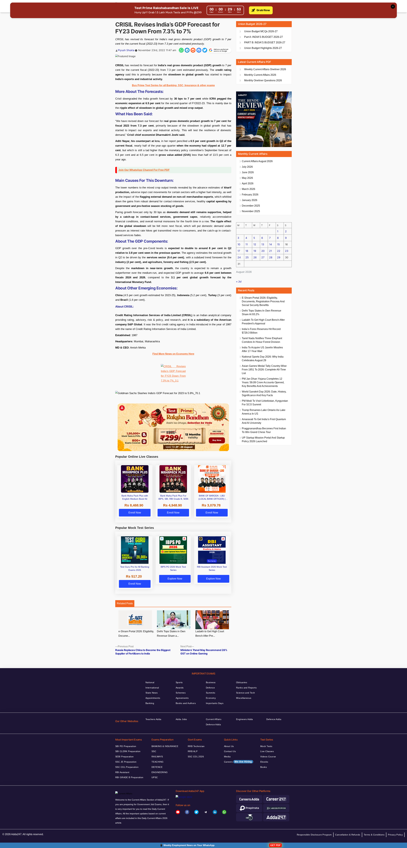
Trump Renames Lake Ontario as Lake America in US (263, 412)
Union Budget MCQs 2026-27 (261, 31)
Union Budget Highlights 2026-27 (263, 48)
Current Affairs (213, 719)
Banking (149, 703)
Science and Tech (245, 692)
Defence (210, 687)
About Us (229, 746)
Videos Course (268, 756)
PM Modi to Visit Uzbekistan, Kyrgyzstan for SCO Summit (265, 402)
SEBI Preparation (124, 756)
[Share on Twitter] (204, 50)
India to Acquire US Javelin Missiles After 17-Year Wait (262, 349)
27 (262, 257)
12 (254, 244)
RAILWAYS (157, 756)
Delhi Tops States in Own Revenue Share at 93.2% (261, 312)
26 (255, 257)
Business (210, 682)
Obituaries (241, 682)
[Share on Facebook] (199, 50)
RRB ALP (192, 751)
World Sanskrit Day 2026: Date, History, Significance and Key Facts (264, 393)
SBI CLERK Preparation (128, 751)
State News (151, 692)
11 (246, 244)
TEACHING (157, 762)
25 (247, 257)
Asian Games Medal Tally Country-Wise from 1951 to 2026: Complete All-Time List (264, 370)
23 (286, 250)
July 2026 (247, 166)
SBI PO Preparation (125, 746)
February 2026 (250, 194)
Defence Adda (213, 724)
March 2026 (248, 189)
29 (278, 257)
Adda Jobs (181, 719)
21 (270, 250)
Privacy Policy (395, 834)
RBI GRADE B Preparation (129, 777)
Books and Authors (186, 703)
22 (278, 250)
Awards (180, 687)
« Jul (238, 281)
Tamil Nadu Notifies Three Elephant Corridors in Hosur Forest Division (262, 340)
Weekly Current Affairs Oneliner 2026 (265, 69)
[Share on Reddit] (193, 50)
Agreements (182, 698)
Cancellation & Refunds (347, 834)
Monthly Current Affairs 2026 (260, 75)
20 (263, 250)
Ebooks (264, 762)
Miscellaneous (243, 698)
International (152, 687)
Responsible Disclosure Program (314, 834)
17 (239, 250)
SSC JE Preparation (126, 762)
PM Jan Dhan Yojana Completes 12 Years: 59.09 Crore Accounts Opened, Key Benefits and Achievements (263, 382)
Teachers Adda (153, 719)
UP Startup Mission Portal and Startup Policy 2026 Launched (263, 439)
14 (270, 244)
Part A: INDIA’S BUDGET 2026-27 (263, 37)
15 (278, 244)
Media (227, 756)
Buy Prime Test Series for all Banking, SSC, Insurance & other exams (173, 85)
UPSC (155, 777)
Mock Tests (266, 746)
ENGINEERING (160, 772)
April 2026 (247, 183)
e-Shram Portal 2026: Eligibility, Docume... (136, 633)
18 (246, 250)
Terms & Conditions (374, 834)
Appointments (152, 698)
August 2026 (257, 161)
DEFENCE (157, 767)
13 (262, 244)
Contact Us (230, 751)
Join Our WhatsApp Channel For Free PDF (144, 170)
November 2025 (251, 211)
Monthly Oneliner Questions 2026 (263, 80)
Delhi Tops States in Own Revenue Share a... (171, 633)
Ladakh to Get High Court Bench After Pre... (209, 633)
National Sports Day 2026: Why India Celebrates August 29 (262, 358)
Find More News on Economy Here (173, 353)
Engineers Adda (244, 719)
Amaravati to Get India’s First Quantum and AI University (264, 421)
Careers (238, 761)
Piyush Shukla (126, 50)
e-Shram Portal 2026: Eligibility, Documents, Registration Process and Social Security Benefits (263, 301)
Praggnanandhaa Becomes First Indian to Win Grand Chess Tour (264, 430)
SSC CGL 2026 (196, 756)
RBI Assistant (122, 772)
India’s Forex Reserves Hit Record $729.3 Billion (261, 331)
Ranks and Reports (246, 687)
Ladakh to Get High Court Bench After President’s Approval (263, 321)
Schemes (181, 692)
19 (254, 250)
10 (239, 244)
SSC (154, 751)
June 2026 (248, 172)
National (149, 682)
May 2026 (247, 178)
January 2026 (249, 200)
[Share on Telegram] (187, 50)
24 (239, 257)
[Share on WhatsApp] (181, 50)
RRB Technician (196, 746)
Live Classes (267, 751)
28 (270, 257)
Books (263, 767)
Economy (211, 698)
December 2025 (251, 205)
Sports (179, 682)
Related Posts (125, 603)
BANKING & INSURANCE (165, 746)
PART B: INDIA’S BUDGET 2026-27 (264, 42)
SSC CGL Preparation (126, 767)
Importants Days (214, 703)
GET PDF (275, 845)
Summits (210, 692)
